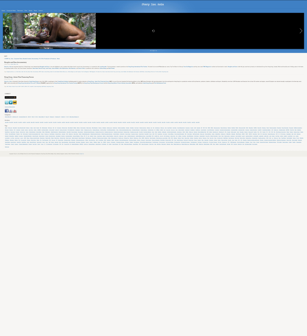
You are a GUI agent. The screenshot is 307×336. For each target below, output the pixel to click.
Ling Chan (277, 136)
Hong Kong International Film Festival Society (65, 83)
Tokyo (254, 142)
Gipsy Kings (75, 133)
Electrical (195, 131)
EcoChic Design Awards (171, 131)
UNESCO (81, 144)
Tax (101, 142)
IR (86, 136)
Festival (263, 131)
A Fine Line (153, 71)
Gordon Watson (116, 133)
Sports (43, 142)
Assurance (187, 127)
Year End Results (222, 144)
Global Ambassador (86, 133)
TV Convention (56, 144)
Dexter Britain (38, 131)
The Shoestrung (194, 142)
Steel (60, 142)
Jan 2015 (46, 122)
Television (20, 10)
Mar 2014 (76, 122)
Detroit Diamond (32, 131)
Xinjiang (217, 144)
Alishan (78, 127)
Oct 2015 (20, 122)
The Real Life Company (185, 142)
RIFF (173, 140)
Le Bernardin (255, 136)
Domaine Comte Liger (108, 131)
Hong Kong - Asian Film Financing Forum (19, 77)
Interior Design (42, 136)
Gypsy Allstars (171, 133)
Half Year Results (196, 133)
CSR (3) (29, 116)
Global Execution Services (95, 133)
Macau (28, 138)
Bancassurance (217, 127)
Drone (153, 131)
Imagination (288, 133)
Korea (219, 136)
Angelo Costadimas (121, 127)
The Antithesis (136, 142)
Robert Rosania (180, 140)
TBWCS (104, 142)
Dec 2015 (11, 122)
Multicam (175, 138)
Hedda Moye (217, 133)
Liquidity (285, 136)
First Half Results (12, 133)
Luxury (21, 138)
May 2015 (33, 122)
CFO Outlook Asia (70, 129)
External (246, 131)
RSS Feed (7, 146)
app (151, 127)
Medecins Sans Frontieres (102, 138)
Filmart (10, 86)
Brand (268, 127)
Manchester (42, 138)
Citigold (161, 129)
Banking (229, 127)
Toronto (257, 142)
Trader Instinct (285, 142)
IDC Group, (283, 133)
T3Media (95, 142)
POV (50, 140)
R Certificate (100, 140)
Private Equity (60, 140)
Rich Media (162, 140)
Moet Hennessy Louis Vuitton (162, 138)
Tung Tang (34, 144)
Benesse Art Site (242, 127)
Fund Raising (52, 133)
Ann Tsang (136, 127)
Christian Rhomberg (136, 129)
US (107, 144)
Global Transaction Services (106, 133)
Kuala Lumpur (227, 136)
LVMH (25, 138)
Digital (43, 131)
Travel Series (7, 144)
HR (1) (36, 116)
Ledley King (266, 136)
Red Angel (117, 140)
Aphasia (148, 127)
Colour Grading (181, 129)
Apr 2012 (146, 122)
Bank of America (224, 127)
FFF (267, 131)
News (215, 138)
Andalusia (104, 127)
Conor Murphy (203, 129)
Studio (30, 10)
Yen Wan (228, 144)
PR (56, 140)
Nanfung (191, 138)
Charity (82, 129)
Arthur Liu (162, 127)
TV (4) (67, 116)
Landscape (232, 136)
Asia (167, 71)
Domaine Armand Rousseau (89, 131)
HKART (243, 133)
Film (26, 10)
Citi (154, 129)
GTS (156, 133)
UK (70, 144)
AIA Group (50, 127)
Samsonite (206, 140)
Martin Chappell (75, 138)
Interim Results (35, 136)
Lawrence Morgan (249, 136)
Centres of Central (63, 129)
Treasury (16, 144)
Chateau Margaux (95, 129)
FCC (258, 131)
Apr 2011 (185, 122)
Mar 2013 (120, 122)
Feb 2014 (81, 122)
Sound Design (13, 142)
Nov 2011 (163, 122)
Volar (155, 144)
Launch (243, 136)
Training (293, 142)
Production (73, 140)
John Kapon (196, 136)
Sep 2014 (59, 122)
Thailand (131, 142)
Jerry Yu (161, 136)
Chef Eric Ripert (103, 129)
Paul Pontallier (289, 138)
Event (238, 131)
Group (150, 133)
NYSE (267, 138)
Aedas (31, 127)
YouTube (235, 144)
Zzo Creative (254, 144)
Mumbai (179, 138)
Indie (22, 71)
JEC (153, 136)
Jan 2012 (155, 122)
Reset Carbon (148, 140)
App (153, 127)
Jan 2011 (193, 122)
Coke (176, 129)
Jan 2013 (128, 122)
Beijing (237, 127)
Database (299, 129)
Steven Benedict (72, 142)
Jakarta (104, 136)
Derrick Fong (42, 68)
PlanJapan (12, 140)
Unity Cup (86, 144)
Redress (138, 140)
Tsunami (30, 144)
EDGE (184, 131)
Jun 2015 (28, 122)
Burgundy (7, 129)
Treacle (12, 144)
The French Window (169, 142)
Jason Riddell (55, 68)
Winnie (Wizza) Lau (64, 71)
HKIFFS (22, 86)
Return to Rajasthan (156, 140)
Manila (52, 138)
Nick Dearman (72, 68)
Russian (199, 140)
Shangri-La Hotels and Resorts (253, 140)
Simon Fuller (81, 68)
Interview (63, 136)
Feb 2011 (189, 122)
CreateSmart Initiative (63, 81)
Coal (164, 129)
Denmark (17, 131)
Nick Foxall (237, 138)
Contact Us (81, 153)
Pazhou (294, 138)
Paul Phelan (283, 138)
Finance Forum (15, 86)
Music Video (13, 64)
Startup (52, 142)
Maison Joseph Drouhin (34, 138)
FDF (28, 86)
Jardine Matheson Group (140, 136)
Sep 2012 (137, 122)
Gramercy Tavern (134, 133)
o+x (15, 71)
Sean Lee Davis (224, 140)
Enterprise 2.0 (215, 131)
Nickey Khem (242, 138)
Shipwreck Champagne (281, 140)
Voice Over (151, 144)
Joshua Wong (102, 68)
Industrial (6, 136)
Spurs (47, 142)
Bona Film (259, 127)
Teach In (108, 142)
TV (44, 144)
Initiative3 (16, 136)
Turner (42, 144)
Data (295, 129)
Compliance (192, 129)
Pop (26, 71)
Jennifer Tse (156, 136)
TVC (62, 144)
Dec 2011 (159, 122)
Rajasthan (109, 140)
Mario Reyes (56, 138)
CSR (272, 129)
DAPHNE (287, 129)
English (210, 131)
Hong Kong (164, 71)
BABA (209, 127)
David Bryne (7, 131)
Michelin (131, 138)
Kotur (223, 136)
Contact (41, 10)
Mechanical (94, 138)
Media (109, 138)
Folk (24, 71)
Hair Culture (189, 133)
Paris (280, 138)
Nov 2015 (16, 122)
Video (122, 144)
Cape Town (31, 129)
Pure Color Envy (92, 140)
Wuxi (214, 144)
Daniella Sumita (282, 129)
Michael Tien (126, 138)
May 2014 (68, 122)
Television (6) (57, 116)
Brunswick (291, 127)
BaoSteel (233, 127)
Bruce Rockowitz (285, 127)
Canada (22, 129)
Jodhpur (179, 136)
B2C (206, 127)
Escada (228, 131)
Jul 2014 (63, 122)
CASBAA (39, 129)
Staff (49, 142)
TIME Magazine (92, 71)
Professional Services (80, 140)
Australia (198, 127)
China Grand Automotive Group (125, 129)
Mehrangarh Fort (114, 138)
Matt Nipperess (88, 138)
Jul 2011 (172, 122)
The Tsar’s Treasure (213, 142)
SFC (239, 140)
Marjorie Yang (62, 138)
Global (80, 133)
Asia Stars (175, 127)
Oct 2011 (168, 122)
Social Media (7, 142)
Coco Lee (173, 129)
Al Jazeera (59, 127)
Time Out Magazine (188, 66)
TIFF (228, 142)
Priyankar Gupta (67, 140)
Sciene (219, 140)
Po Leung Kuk (23, 140)
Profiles (86, 140)
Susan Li (87, 142)
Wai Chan (159, 144)
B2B (204, 127)
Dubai (156, 131)
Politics (38, 140)
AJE (53, 127)
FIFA (272, 131)
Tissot (251, 142)
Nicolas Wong (255, 138)
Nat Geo (200, 138)
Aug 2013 (102, 122)
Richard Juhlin (168, 140)
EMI (207, 131)
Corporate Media (234, 129)
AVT (201, 127)
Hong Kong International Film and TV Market (29, 83)
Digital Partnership (54, 131)
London (297, 136)
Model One (147, 138)
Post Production (45, 140)
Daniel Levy (276, 129)
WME (197, 144)
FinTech (6, 133)
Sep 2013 (98, 122)
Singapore (300, 140)
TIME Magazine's (207, 66)
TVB (60, 144)
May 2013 (115, 122)
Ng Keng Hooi (220, 138)
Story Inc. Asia (8, 66)
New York (212, 138)
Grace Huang (127, 133)
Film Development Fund (160, 83)
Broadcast (279, 127)
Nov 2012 (133, 122)
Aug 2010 (197, 122)
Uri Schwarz (104, 144)
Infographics (11, 136)
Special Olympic (33, 142)
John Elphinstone (63, 68)
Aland (43, 71)
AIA (40, 127)
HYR (277, 133)
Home (3, 10)
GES (67, 133)
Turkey (38, 144)
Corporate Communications (225, 129)
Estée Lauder (233, 131)
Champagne (77, 129)
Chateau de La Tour (88, 129)
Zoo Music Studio (248, 144)
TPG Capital (279, 142)
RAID (105, 140)
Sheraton (262, 140)
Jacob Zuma (99, 136)
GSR (153, 133)
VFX (119, 144)
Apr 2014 (72, 122)
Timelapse (247, 142)
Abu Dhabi (15, 127)
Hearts (103, 71)
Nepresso (205, 138)
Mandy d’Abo (47, 138)
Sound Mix (19, 142)
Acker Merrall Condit (21, 127)
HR (261, 133)
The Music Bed (177, 142)
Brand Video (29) (8, 116)
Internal (46, 136)
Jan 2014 (85, 122)
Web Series (163, 144)
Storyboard (78, 142)
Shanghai (245, 140)
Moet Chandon (152, 138)
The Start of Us (99, 71)
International (58, 136)
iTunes (95, 136)
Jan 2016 (7, 122)
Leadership (261, 136)
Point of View (33, 140)
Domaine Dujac (127, 131)
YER (232, 144)
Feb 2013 (124, 122)
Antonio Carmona (142, 127)
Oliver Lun (276, 138)
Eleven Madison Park (202, 131)
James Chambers (109, 136)
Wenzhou (168, 144)
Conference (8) (15, 116)
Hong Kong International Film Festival (137, 66)
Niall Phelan (112, 68)
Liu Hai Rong (290, 136)
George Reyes (58, 133)
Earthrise (159, 131)
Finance (291, 131)
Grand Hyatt (141, 133)
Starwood (56, 142)
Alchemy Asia (64, 127)
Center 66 (57, 129)
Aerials (37, 127)
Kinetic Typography (214, 136)
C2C (15, 129)
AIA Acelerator (44, 127)
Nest (208, 138)
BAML (212, 127)
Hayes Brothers (208, 133)
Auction (191, 127)
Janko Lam (121, 136)
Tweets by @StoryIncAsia (10, 106)
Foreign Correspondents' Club (34, 133)
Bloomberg (251, 127)
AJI (55, 127)
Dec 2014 (50, 122)
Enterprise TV (221, 131)
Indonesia (298, 133)
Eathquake (164, 131)
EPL (225, 131)
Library (273, 136)
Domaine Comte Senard (118, 131)
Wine (172, 144)
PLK (19, 140)
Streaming (83, 142)
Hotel (259, 133)
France (42, 133)
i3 (278, 133)
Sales (202, 140)
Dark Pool (292, 129)
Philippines (7, 140)
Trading (290, 142)
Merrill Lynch (120, 138)
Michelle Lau (136, 138)
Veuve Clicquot (115, 144)
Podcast (28, 140)
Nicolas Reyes (248, 138)
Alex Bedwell (57, 71)
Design (27, 131)
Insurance (21, 136)
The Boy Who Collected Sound (146, 142)
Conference (197, 129)
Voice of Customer (145, 144)
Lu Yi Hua (12, 138)
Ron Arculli (186, 140)
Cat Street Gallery (44, 129)
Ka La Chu (208, 136)
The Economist (162, 142)
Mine (140, 138)
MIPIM (143, 138)
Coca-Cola (168, 129)
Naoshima (196, 138)
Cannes (26, 129)
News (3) (47, 116)
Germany (63, 133)
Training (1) (63, 116)
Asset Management (181, 127)
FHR (269, 131)
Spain (28, 142)
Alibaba (74, 127)
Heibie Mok (228, 133)
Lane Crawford (238, 136)
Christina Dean (151, 129)
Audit (195, 127)
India (292, 133)
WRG (211, 144)
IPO (84, 136)
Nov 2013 (89, 122)
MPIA (26, 86)
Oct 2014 (55, 122)
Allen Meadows (95, 127)
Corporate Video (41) (23, 116)
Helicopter (233, 133)
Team (35, 10)
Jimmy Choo (172, 136)
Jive (177, 136)
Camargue (18, 129)
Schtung (215, 140)
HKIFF (40, 71)
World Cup (201, 144)
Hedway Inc (223, 133)
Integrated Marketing (28, 136)
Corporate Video (11, 10)
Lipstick (281, 136)
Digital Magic (47, 131)
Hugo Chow (264, 133)
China (52, 86)
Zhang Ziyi (240, 144)
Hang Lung (202, 133)
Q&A (97, 140)
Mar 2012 (150, 122)
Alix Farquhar (78, 71)
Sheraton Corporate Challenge (270, 140)
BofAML (255, 127)
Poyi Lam (53, 140)
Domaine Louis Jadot (134, 131)
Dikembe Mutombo (62, 131)
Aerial (34, 127)
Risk (175, 140)
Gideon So (52, 71)
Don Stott (141, 131)
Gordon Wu (122, 133)
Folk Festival (25, 133)
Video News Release (128, 144)
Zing (243, 144)
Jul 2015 (24, 122)
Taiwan (98, 142)
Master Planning (82, 138)
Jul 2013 (106, 122)
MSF (172, 138)
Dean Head (35, 68)
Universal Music (92, 144)
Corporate (217, 129)
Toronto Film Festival (264, 142)
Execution (242, 131)
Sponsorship (39, 142)
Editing (187, 131)
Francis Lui (46, 133)
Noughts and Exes (44, 66)
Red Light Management (123, 140)
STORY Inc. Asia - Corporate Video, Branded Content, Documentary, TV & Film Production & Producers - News (32, 58)
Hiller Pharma (238, 133)
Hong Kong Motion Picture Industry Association (120, 83)
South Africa (24, 142)
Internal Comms (52, 136)
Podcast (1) (52, 116)
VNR (140, 144)
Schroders (211, 140)
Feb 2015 (41, 122)
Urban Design (98, 144)
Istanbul (91, 136)
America (100, 127)
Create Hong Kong (33, 81)
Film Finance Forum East (281, 131)
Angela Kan (115, 127)
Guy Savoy (165, 133)
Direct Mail (69, 131)
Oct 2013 (94, 122)
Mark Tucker (68, 138)
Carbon (35, 129)
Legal (270, 136)
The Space (199, 142)
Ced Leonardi (51, 129)
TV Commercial (49, 144)
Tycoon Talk (66, 144)
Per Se (297, 138)
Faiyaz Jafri (250, 131)
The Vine (157, 71)
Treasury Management (23, 144)
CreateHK (31, 86)
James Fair (116, 136)
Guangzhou (160, 133)
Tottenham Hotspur (272, 142)
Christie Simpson (143, 129)
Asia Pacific (169, 127)
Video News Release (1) (74, 116)
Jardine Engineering (131, 136)
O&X (17, 71)
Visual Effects (135, 144)
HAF (7, 86)
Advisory (28, 127)
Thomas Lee (224, 142)
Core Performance (210, 129)
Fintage (301, 131)
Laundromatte (103, 66)
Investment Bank (68, 136)
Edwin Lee (191, 131)
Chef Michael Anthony (111, 129)
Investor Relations (76, 136)
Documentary (35, 71)
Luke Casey (48, 68)
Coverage (247, 129)
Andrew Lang (109, 127)
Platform (16, 140)
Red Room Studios (132, 140)
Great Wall (146, 133)
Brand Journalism (273, 127)
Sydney (91, 142)
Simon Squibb (294, 140)
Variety (110, 144)
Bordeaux (264, 127)
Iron (88, 136)
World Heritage (206, 144)
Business (11, 129)
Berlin (160, 71)
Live (294, 136)
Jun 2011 (176, 122)
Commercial (187, 129)
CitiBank (157, 129)
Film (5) (33, 116)
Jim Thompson (167, 136)
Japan (125, 136)
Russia (195, 140)
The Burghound (155, 142)
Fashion (255, 131)
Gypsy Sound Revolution (179, 133)
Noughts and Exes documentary (15, 62)
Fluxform (18, 133)
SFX (241, 140)
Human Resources (271, 133)
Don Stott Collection (147, 131)
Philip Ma (301, 138)
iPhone (82, 136)
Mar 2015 (37, 122)
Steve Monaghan (65, 142)
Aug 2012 (142, 122)
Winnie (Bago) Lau (71, 71)
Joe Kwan (184, 136)
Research (143, 140)
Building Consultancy (298, 127)
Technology (113, 142)
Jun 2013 (111, 122)
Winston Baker (192, 144)
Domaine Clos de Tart (99, 131)
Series (236, 140)
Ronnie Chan (190, 140)
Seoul (233, 140)
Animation (132, 127)
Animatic (127, 127)
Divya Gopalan (74, 131)
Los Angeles (7, 138)
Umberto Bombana (75, 144)
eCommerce (179, 131)
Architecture (157, 127)
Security (229, 140)
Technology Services (120, 142)
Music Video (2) (42, 116)
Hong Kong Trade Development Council (94, 83)
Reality (112, 140)
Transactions (298, 142)
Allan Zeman (88, 127)
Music (20, 71)
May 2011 (180, 122)
